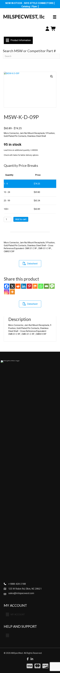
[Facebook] (6, 286)
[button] (51, 76)
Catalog (25, 6)
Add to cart (20, 219)
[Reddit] (18, 286)
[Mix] (35, 286)
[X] (12, 286)
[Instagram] (6, 291)
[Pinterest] (29, 286)
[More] (12, 291)
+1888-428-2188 (17, 584)
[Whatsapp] (40, 286)
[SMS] (52, 286)
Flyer (34, 6)
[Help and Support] (7, 635)
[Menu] (54, 17)
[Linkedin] (23, 286)
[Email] (46, 286)
